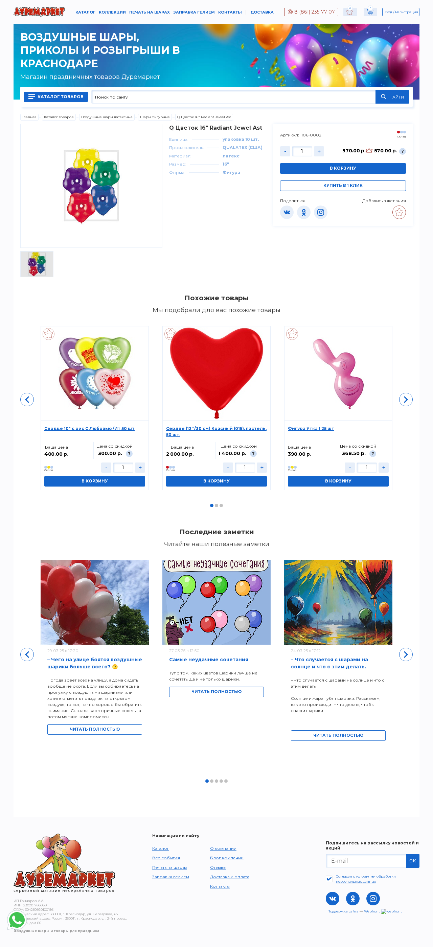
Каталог (85, 12)
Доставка (262, 12)
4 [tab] (221, 781)
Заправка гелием (194, 12)
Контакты (230, 12)
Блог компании (227, 857)
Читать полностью (95, 729)
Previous (27, 399)
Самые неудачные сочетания (208, 660)
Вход (388, 12)
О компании (223, 848)
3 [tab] (221, 505)
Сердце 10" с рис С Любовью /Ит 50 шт (89, 428)
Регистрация (406, 12)
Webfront (372, 911)
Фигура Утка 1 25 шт (311, 428)
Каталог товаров (60, 96)
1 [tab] (211, 505)
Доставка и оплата (229, 876)
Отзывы (218, 867)
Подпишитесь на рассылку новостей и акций (372, 845)
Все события (166, 857)
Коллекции (112, 12)
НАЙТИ (396, 97)
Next (406, 399)
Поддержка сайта (343, 911)
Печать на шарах (149, 12)
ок (412, 860)
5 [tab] (226, 781)
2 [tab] (216, 505)
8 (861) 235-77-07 (314, 12)
